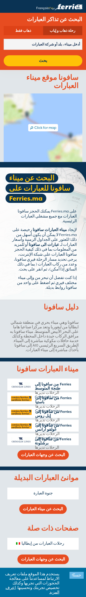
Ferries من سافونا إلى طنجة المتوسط (53, 386)
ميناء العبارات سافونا (50, 230)
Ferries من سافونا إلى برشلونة (53, 441)
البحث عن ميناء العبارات (43, 509)
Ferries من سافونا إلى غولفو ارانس (53, 427)
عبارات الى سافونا (44, 245)
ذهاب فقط (23, 30)
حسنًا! (76, 575)
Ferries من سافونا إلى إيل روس (53, 414)
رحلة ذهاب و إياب (62, 30)
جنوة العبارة (43, 493)
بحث (43, 60)
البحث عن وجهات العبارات (43, 455)
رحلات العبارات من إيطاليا (43, 543)
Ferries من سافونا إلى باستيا (53, 400)
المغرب (57, 8)
